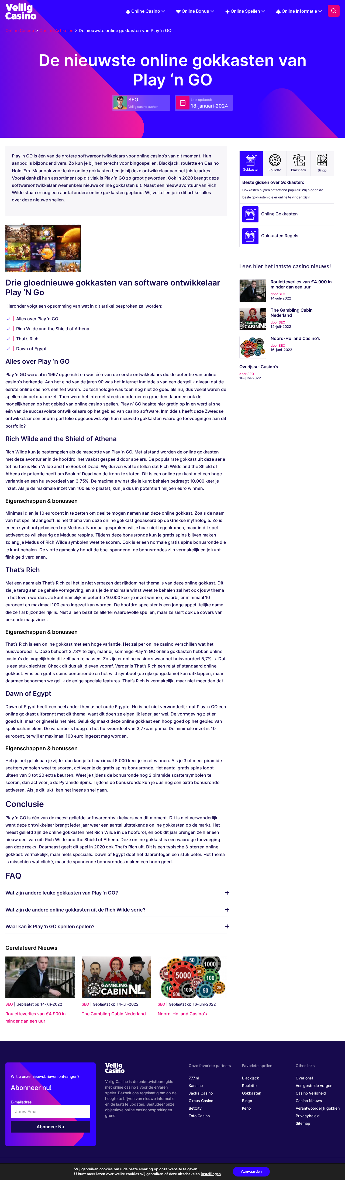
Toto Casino (199, 1115)
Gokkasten (251, 169)
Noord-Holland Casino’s (182, 1013)
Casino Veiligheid (311, 1093)
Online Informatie (299, 11)
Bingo (322, 170)
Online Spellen (245, 11)
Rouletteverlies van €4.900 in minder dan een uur (301, 284)
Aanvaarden (251, 1171)
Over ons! (304, 1078)
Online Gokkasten (279, 214)
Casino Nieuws (309, 1100)
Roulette (274, 170)
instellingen (211, 1174)
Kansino (196, 1085)
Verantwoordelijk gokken (318, 1108)
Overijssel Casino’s (258, 366)
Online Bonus (195, 11)
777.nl (194, 1078)
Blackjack (298, 170)
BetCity (195, 1108)
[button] (334, 11)
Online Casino (145, 11)
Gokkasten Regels (279, 236)
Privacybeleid (308, 1115)
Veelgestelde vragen (314, 1085)
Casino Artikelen (56, 30)
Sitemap (303, 1123)
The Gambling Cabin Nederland (114, 1013)
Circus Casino (201, 1100)
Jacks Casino (201, 1093)
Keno (246, 1108)
